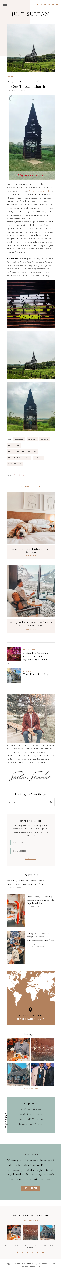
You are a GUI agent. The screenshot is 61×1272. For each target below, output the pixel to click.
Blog (25, 1245)
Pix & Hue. (35, 1267)
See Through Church (18, 458)
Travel (10, 76)
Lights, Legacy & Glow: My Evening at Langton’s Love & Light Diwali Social (40, 900)
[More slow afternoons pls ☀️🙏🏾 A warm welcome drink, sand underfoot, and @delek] (18, 1074)
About (16, 1245)
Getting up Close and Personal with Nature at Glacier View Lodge (30, 624)
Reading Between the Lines (22, 451)
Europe (44, 439)
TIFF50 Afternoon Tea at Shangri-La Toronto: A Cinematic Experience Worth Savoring (40, 938)
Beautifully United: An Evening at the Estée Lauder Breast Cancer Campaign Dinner (27, 882)
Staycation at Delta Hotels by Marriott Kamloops (30, 550)
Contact (30, 1247)
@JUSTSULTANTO (30, 1220)
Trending (36, 1245)
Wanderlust (14, 464)
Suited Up (49, 1245)
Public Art (13, 445)
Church (32, 439)
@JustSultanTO (30, 1089)
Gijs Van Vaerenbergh (39, 191)
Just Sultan (30, 14)
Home (6, 1245)
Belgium (19, 439)
